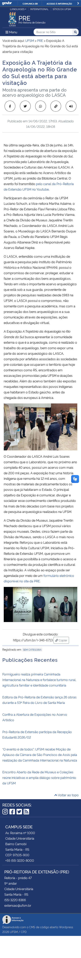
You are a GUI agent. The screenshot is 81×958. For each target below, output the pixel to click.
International (39, 9)
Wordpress (66, 927)
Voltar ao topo (68, 795)
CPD (24, 932)
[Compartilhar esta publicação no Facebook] (10, 106)
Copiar (63, 640)
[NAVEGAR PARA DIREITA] (78, 3)
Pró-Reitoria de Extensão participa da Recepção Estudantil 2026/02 (37, 734)
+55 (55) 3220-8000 (19, 860)
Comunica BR (30, 3)
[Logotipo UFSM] (12, 18)
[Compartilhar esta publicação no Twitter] (25, 106)
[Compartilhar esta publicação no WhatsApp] (40, 106)
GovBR (7, 3)
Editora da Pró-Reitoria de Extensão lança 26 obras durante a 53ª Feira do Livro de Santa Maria (39, 700)
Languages (17, 9)
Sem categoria (32, 649)
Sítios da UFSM (62, 9)
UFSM (14, 932)
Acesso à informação (59, 3)
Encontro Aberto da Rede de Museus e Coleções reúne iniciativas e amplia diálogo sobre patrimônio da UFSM (39, 777)
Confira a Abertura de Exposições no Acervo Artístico (34, 717)
